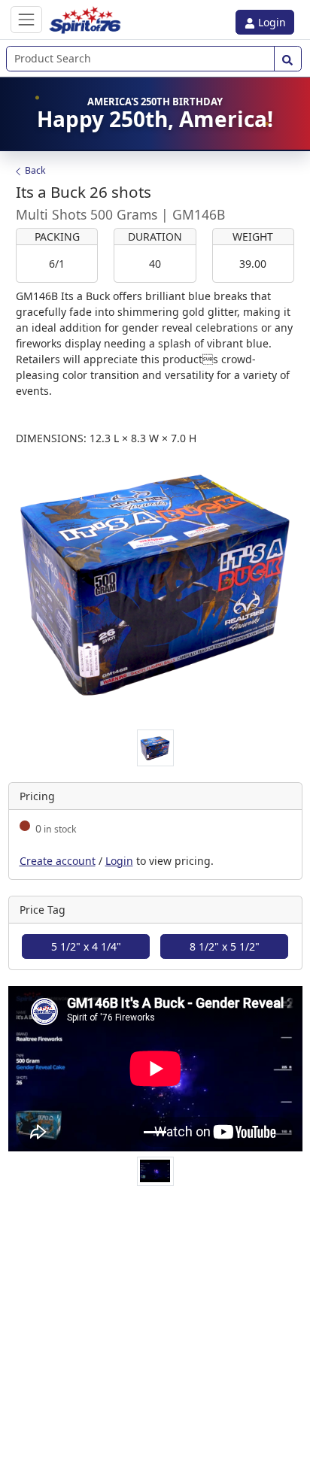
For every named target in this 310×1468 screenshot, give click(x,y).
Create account (58, 861)
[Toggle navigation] (26, 19)
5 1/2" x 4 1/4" (86, 946)
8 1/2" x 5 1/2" (225, 946)
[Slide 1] (155, 1132)
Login (270, 22)
